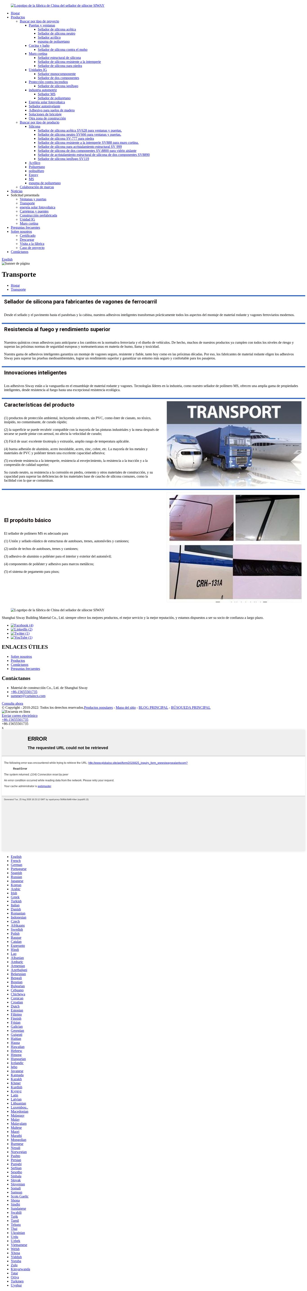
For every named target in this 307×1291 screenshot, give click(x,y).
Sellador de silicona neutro (56, 33)
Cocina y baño (39, 45)
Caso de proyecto (32, 248)
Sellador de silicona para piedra (60, 66)
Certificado (28, 235)
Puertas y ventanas (42, 25)
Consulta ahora (12, 703)
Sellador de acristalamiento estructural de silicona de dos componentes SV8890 (94, 155)
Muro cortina (38, 53)
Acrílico (34, 163)
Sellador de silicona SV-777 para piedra (66, 138)
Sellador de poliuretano (54, 98)
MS (31, 179)
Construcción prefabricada (38, 215)
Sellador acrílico (49, 37)
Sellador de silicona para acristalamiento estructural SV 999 (80, 146)
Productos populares (98, 707)
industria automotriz (43, 90)
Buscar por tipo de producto (39, 122)
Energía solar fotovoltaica (47, 102)
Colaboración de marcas (37, 187)
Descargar (27, 239)
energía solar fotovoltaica (37, 207)
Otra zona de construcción (47, 118)
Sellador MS (47, 94)
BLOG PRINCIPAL (153, 707)
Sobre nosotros (21, 231)
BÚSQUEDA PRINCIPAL (191, 707)
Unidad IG (27, 219)
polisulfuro (36, 171)
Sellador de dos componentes (58, 78)
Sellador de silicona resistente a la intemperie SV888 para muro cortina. (88, 142)
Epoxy (33, 175)
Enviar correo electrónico (20, 715)
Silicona (34, 126)
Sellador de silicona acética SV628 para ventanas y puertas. (80, 130)
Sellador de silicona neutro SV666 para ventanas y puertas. (79, 134)
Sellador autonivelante (44, 106)
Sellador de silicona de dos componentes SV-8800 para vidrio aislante (87, 151)
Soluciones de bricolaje (45, 114)
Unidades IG (38, 70)
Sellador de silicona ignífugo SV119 (63, 159)
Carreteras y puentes (34, 211)
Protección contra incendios (48, 82)
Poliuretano (37, 167)
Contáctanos (19, 252)
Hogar (15, 13)
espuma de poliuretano (54, 41)
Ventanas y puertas (33, 199)
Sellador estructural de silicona (59, 58)
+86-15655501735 (24, 692)
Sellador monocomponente (57, 74)
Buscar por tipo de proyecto (39, 21)
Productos (18, 17)
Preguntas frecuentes (25, 227)
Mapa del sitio (126, 707)
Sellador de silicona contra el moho (62, 49)
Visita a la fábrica (32, 244)
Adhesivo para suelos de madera (52, 110)
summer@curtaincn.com (28, 696)
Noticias (16, 191)
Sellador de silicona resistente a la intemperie (69, 62)
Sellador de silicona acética (57, 29)
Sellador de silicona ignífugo (58, 86)
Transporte (27, 203)
